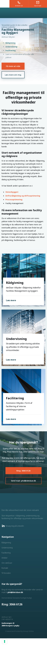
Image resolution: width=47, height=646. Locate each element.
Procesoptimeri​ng (13, 199)
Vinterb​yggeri (11, 192)
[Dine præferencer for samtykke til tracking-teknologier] (4, 641)
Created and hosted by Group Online (19, 631)
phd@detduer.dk (15, 592)
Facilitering (10, 50)
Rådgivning (10, 43)
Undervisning (11, 46)
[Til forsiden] (23, 13)
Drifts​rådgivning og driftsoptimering (22, 195)
